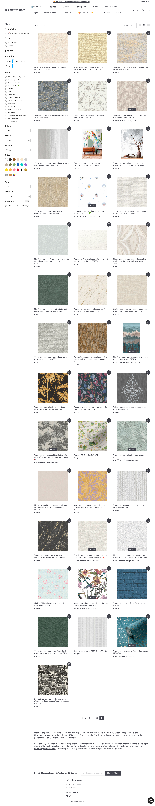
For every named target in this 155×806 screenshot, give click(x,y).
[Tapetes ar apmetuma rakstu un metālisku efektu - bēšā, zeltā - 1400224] (92, 294)
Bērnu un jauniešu (14, 83)
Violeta (25, 164)
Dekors (10, 89)
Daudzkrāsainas (14, 175)
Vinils (16, 61)
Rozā (14, 169)
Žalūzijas (34, 12)
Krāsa (7, 155)
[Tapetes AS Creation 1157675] (92, 439)
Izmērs (8, 135)
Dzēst (27, 201)
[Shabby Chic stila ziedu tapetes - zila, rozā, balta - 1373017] (52, 588)
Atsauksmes (105, 12)
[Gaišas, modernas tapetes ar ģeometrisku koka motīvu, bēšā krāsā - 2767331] (131, 294)
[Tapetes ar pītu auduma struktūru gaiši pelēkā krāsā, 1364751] (131, 490)
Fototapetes (81, 7)
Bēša (18, 159)
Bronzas (10, 175)
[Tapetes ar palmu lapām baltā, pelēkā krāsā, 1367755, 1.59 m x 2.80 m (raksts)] (131, 148)
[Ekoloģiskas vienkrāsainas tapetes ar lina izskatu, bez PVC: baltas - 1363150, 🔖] (92, 540)
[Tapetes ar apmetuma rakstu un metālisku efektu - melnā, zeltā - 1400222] (52, 540)
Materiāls (9, 56)
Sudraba (6, 175)
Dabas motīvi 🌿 (13, 86)
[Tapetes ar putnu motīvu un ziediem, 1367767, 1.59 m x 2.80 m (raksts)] (92, 148)
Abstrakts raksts (13, 80)
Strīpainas (11, 112)
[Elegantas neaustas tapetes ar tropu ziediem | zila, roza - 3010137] (92, 392)
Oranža (10, 169)
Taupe (6, 164)
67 (97, 718)
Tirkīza (21, 164)
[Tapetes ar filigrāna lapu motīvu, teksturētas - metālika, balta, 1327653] (92, 244)
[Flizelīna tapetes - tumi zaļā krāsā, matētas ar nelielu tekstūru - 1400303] (52, 294)
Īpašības (9, 50)
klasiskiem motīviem (129, 746)
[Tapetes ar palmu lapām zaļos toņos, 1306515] (131, 440)
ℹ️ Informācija (37, 7)
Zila (18, 164)
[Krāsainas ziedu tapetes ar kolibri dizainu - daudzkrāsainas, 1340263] (92, 588)
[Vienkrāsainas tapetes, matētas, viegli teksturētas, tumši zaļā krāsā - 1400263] (52, 636)
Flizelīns (8, 61)
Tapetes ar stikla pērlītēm (16, 115)
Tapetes (52, 7)
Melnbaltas (21, 169)
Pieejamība (10, 29)
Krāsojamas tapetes (14, 101)
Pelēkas (25, 159)
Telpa (7, 182)
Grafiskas (11, 95)
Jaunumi (118, 12)
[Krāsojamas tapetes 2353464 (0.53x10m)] (92, 635)
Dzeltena (6, 169)
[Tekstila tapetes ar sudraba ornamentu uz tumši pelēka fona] (131, 392)
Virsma (8, 145)
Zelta (25, 169)
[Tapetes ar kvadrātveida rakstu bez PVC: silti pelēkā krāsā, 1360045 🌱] (131, 100)
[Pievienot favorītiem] (69, 33)
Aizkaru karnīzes (111, 7)
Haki (10, 164)
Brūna (14, 159)
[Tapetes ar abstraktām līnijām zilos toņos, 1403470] (131, 636)
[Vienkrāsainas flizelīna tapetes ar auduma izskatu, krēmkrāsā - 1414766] (131, 196)
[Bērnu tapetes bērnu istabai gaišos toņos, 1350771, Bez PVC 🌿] (92, 196)
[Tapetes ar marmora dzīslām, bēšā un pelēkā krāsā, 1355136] (131, 53)
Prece (7, 38)
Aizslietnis (66, 12)
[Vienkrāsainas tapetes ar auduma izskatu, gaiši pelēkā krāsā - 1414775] (52, 148)
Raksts (8, 126)
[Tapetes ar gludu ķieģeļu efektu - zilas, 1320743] (131, 588)
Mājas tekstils (50, 12)
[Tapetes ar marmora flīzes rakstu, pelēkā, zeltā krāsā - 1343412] (52, 100)
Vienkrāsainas (12, 118)
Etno (9, 92)
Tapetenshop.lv (15, 9)
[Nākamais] (101, 718)
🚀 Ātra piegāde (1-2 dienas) (18, 33)
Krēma (21, 159)
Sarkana (18, 169)
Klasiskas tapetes (13, 98)
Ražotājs (9, 191)
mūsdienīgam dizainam (45, 748)
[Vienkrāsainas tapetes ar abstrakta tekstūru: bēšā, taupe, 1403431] (52, 196)
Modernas (11, 106)
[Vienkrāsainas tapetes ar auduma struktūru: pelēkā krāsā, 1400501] (52, 342)
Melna (10, 159)
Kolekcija (9, 201)
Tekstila (8, 66)
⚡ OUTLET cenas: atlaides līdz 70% (71, 2)
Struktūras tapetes (14, 109)
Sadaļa (8, 72)
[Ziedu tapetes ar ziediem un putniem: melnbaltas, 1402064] (92, 100)
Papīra (23, 61)
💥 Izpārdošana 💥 (86, 12)
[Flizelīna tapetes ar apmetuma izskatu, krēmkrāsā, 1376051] (52, 53)
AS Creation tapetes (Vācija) (18, 206)
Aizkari (96, 7)
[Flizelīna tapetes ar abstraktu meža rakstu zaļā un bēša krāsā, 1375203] (131, 342)
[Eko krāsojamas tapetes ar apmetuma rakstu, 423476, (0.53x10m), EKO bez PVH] (131, 540)
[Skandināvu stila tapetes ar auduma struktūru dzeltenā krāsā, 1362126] (92, 53)
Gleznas (66, 7)
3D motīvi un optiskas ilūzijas (17, 77)
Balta (6, 159)
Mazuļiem (11, 103)
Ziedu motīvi (12, 121)
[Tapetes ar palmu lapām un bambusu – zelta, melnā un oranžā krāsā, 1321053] (52, 392)
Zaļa (14, 164)
